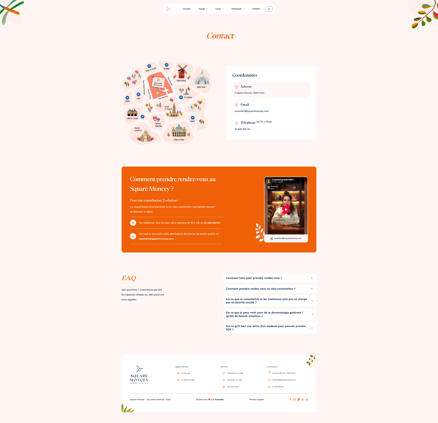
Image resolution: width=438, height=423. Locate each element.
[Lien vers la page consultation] (269, 9)
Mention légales (256, 399)
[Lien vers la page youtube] (307, 399)
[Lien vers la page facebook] (290, 399)
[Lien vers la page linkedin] (298, 399)
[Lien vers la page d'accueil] (168, 9)
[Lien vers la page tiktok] (303, 399)
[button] (201, 8)
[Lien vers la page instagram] (294, 399)
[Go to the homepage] (139, 378)
